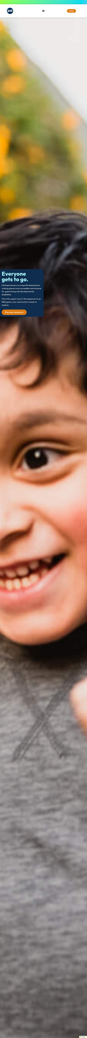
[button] (43, 11)
